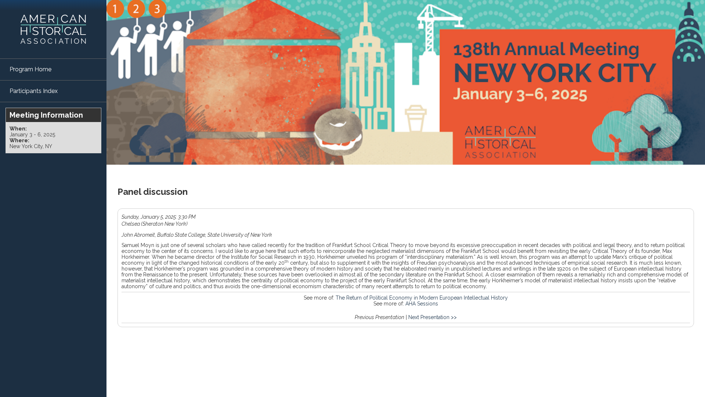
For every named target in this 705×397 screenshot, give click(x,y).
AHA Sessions (421, 304)
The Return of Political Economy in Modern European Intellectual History (422, 298)
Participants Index (34, 90)
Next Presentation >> (432, 317)
